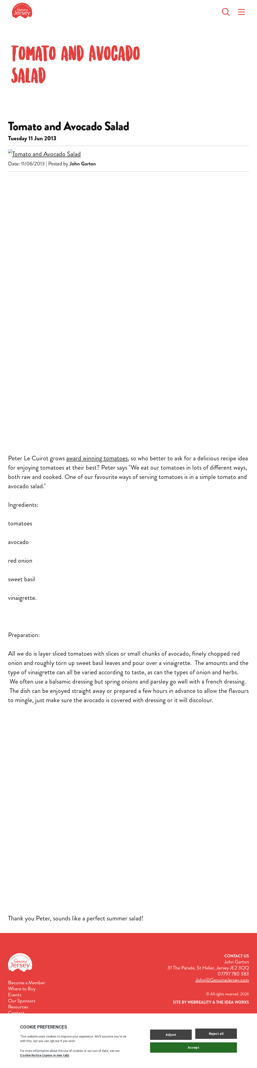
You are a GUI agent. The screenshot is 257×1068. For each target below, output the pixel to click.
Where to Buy (22, 989)
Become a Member (26, 983)
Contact (16, 1013)
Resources (18, 1007)
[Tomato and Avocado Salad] (128, 154)
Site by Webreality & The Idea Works (211, 1002)
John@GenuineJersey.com (222, 980)
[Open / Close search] (226, 10)
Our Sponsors (21, 1001)
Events (14, 995)
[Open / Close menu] (241, 10)
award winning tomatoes (97, 458)
